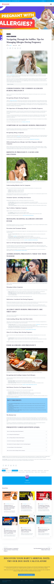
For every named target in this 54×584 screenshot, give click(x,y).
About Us (22, 580)
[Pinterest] (13, 48)
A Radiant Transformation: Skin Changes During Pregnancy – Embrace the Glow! (43, 530)
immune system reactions (13, 100)
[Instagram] (50, 580)
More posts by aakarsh (27, 482)
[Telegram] (18, 48)
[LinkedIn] (15, 48)
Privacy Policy (31, 580)
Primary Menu (51, 4)
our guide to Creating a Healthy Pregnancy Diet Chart (29, 384)
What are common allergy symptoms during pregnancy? (15, 431)
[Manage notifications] (52, 582)
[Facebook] (7, 48)
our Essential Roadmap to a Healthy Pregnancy (20, 250)
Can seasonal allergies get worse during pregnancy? (14, 447)
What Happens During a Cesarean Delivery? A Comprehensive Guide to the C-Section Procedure (10, 532)
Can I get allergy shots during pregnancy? (13, 434)
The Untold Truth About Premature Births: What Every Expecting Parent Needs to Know (26, 506)
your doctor (18, 136)
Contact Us (26, 580)
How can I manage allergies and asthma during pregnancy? (16, 437)
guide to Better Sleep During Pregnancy (28, 215)
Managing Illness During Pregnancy (34, 139)
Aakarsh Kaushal (4, 581)
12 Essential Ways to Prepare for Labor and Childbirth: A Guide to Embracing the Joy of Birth (44, 506)
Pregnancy (8, 36)
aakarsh (10, 45)
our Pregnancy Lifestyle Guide (26, 121)
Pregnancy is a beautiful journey (11, 74)
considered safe (38, 324)
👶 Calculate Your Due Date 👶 (26, 574)
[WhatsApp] (20, 48)
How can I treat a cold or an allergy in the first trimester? (16, 450)
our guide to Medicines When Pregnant (30, 329)
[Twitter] (10, 48)
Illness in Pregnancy (13, 36)
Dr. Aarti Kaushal (24, 527)
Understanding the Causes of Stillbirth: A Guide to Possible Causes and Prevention (26, 530)
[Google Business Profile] (51, 580)
